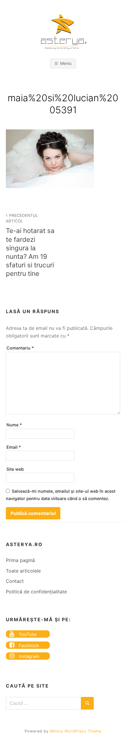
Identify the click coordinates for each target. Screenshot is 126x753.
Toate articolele (23, 571)
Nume (14, 424)
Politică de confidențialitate (36, 592)
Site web (15, 469)
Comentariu (20, 347)
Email (13, 447)
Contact (15, 581)
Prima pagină (20, 560)
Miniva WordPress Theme (75, 731)
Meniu (65, 63)
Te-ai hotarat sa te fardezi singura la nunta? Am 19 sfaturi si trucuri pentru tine (30, 245)
